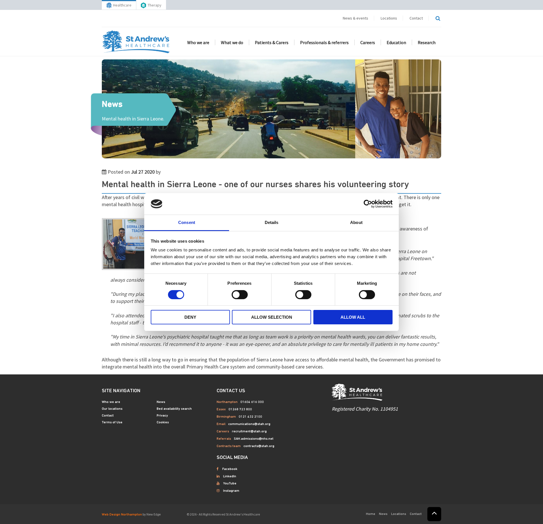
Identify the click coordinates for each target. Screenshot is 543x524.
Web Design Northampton (122, 514)
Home (370, 514)
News (161, 402)
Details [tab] (272, 222)
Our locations (112, 409)
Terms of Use (112, 422)
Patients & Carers (271, 42)
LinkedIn (229, 476)
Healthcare (122, 5)
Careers (367, 42)
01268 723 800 (240, 409)
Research (427, 42)
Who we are (198, 42)
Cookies (163, 422)
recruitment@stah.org (249, 431)
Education (396, 42)
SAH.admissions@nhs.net (253, 439)
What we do (232, 42)
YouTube (229, 483)
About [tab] (356, 222)
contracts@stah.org (259, 446)
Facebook (229, 469)
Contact (416, 18)
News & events (355, 18)
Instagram (231, 491)
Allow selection (271, 317)
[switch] (240, 294)
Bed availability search (174, 409)
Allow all (353, 317)
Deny (190, 317)
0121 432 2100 (250, 417)
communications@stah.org (249, 424)
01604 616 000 (252, 402)
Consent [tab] (186, 222)
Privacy (162, 415)
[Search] (437, 18)
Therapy (154, 5)
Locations (389, 18)
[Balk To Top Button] (434, 514)
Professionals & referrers (324, 42)
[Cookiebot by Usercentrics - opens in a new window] (368, 204)
